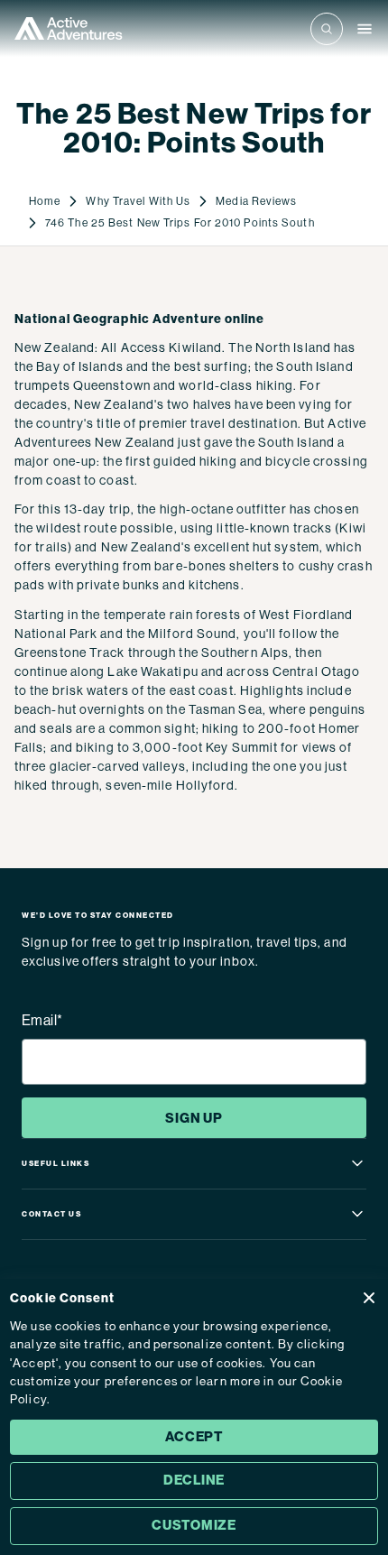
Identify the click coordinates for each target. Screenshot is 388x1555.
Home (44, 201)
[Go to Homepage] (68, 28)
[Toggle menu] (365, 29)
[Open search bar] (326, 29)
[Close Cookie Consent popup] (369, 1298)
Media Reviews (256, 201)
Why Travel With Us (138, 201)
